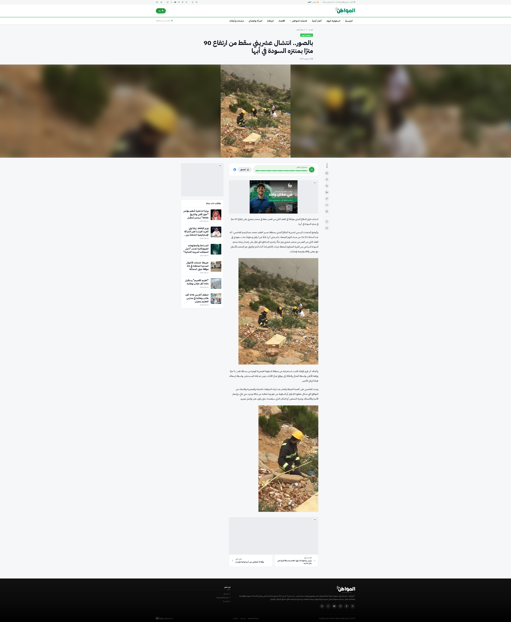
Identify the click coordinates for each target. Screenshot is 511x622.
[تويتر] (186, 2)
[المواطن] (345, 11)
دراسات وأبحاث (236, 20)
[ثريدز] (167, 2)
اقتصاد (282, 20)
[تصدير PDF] (326, 211)
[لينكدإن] (326, 192)
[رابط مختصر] (326, 205)
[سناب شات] (171, 2)
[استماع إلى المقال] (326, 228)
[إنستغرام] (179, 2)
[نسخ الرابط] (326, 198)
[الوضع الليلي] (161, 2)
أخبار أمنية (317, 20)
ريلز (159, 10)
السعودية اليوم (333, 20)
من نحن (226, 593)
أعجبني (243, 169)
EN (157, 2)
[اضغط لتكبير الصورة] (255, 111)
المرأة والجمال (255, 20)
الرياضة (270, 20)
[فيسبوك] (182, 2)
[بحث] (196, 2)
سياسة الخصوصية (223, 597)
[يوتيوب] (175, 2)
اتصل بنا (226, 601)
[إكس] (326, 185)
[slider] (281, 171)
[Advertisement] (273, 535)
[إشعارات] (192, 2)
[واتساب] (326, 173)
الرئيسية (349, 20)
